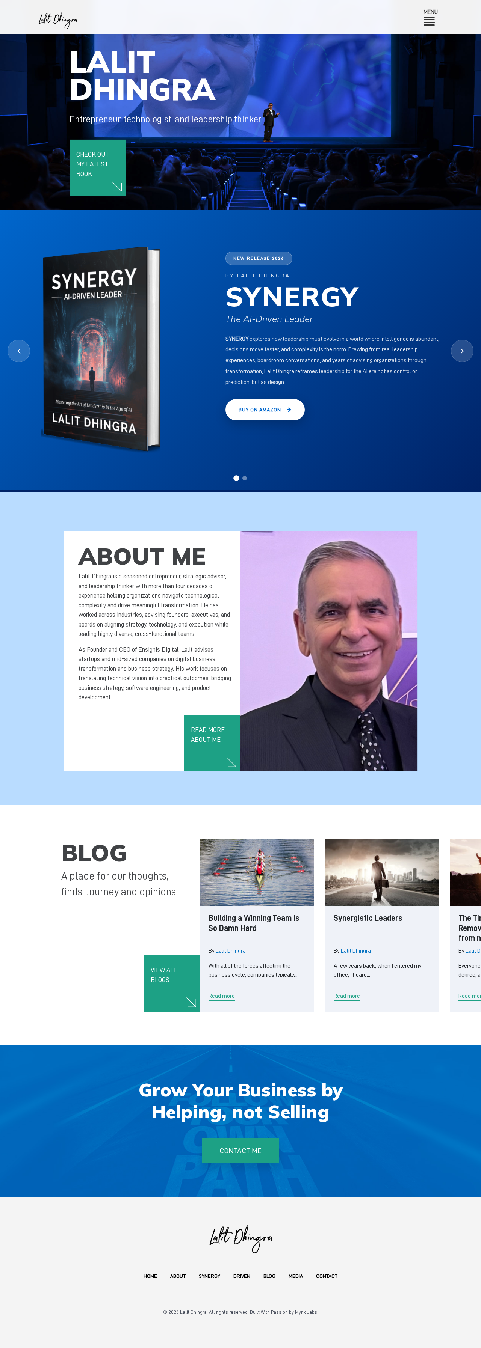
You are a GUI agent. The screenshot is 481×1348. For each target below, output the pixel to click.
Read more (222, 996)
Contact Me (240, 1150)
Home (150, 1276)
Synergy (209, 1276)
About (178, 1276)
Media (296, 1276)
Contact (326, 1276)
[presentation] (19, 351)
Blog (269, 1276)
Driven (241, 1276)
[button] (236, 478)
